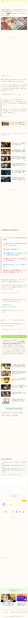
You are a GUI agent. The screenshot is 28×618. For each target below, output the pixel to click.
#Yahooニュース (20, 281)
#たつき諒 (15, 412)
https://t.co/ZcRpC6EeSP (17, 81)
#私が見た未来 (15, 415)
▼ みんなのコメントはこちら (14, 408)
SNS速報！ (3, 7)
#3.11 (10, 412)
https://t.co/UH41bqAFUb (7, 325)
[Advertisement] (14, 53)
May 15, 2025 (17, 94)
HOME (2, 612)
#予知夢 (20, 412)
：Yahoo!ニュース (9, 116)
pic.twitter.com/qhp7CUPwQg (8, 306)
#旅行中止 (8, 415)
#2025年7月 (4, 412)
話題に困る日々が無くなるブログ (14, 2)
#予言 (3, 415)
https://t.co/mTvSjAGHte (7, 288)
